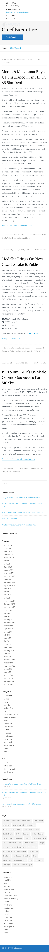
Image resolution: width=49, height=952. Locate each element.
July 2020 (7, 613)
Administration (26, 821)
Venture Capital (27, 865)
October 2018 (8, 663)
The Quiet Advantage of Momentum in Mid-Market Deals (21, 497)
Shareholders (17, 856)
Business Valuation (9, 830)
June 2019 (7, 638)
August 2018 (8, 669)
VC (19, 865)
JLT (6, 238)
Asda (35, 821)
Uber (14, 865)
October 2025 (8, 545)
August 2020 (8, 610)
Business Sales (9, 708)
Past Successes (9, 727)
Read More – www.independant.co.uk (17, 225)
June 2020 (7, 616)
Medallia (30, 351)
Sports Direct (7, 860)
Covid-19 (7, 711)
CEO (37, 348)
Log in (6, 763)
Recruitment (19, 348)
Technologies (8, 742)
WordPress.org (9, 772)
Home (4, 48)
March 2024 (8, 567)
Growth (6, 720)
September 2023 (9, 576)
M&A (4, 843)
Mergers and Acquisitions (17, 847)
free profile (33, 333)
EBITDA (18, 834)
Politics (6, 730)
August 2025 (8, 548)
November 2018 (9, 660)
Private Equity (8, 736)
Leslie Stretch (21, 351)
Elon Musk (26, 834)
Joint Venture (37, 838)
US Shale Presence (13, 472)
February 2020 (9, 619)
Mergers (5, 847)
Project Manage (33, 852)
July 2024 (7, 561)
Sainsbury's (6, 856)
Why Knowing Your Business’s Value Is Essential (19, 525)
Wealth (26, 348)
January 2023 (8, 579)
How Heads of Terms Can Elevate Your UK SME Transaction (23, 512)
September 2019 (9, 629)
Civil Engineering (8, 834)
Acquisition (24, 468)
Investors (27, 838)
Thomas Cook (39, 860)
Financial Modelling (10, 717)
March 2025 (8, 551)
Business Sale (30, 825)
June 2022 (7, 588)
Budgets (7, 705)
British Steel (6, 825)
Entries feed (8, 766)
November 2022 (9, 582)
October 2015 (8, 684)
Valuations (7, 748)
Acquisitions (9, 235)
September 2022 (9, 585)
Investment (18, 838)
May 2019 (7, 641)
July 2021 (7, 592)
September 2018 (9, 666)
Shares (27, 238)
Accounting (8, 696)
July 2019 (7, 635)
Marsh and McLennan (16, 238)
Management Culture (14, 843)
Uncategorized (9, 745)
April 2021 (7, 598)
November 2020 (9, 604)
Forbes (12, 351)
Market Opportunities (30, 843)
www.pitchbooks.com (11, 338)
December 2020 (9, 601)
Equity (34, 834)
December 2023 (9, 573)
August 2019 (8, 632)
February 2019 (9, 650)
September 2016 (9, 678)
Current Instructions (11, 714)
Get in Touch (11, 37)
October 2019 (8, 626)
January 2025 (8, 554)
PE (29, 847)
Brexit (6, 702)
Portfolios (7, 733)
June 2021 (7, 595)
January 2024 (8, 570)
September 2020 (9, 607)
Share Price (26, 856)
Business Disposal (18, 825)
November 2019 (9, 622)
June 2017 (7, 672)
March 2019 (8, 647)
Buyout (19, 830)
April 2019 (7, 644)
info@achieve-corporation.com (17, 12)
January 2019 (8, 653)
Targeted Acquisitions (19, 860)
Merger (42, 843)
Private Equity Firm (20, 852)
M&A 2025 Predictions (9, 519)
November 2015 (9, 681)
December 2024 (9, 558)
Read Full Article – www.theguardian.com (18, 459)
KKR (44, 838)
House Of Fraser (8, 838)
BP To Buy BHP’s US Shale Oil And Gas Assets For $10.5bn (24, 377)
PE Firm (34, 847)
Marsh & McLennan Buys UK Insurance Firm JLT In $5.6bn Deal (24, 77)
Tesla (30, 860)
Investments (19, 235)
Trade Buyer (6, 865)
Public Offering (39, 351)
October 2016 (8, 675)
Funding (40, 834)
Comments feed (9, 769)
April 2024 (7, 564)
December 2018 (9, 656)
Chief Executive (36, 235)
